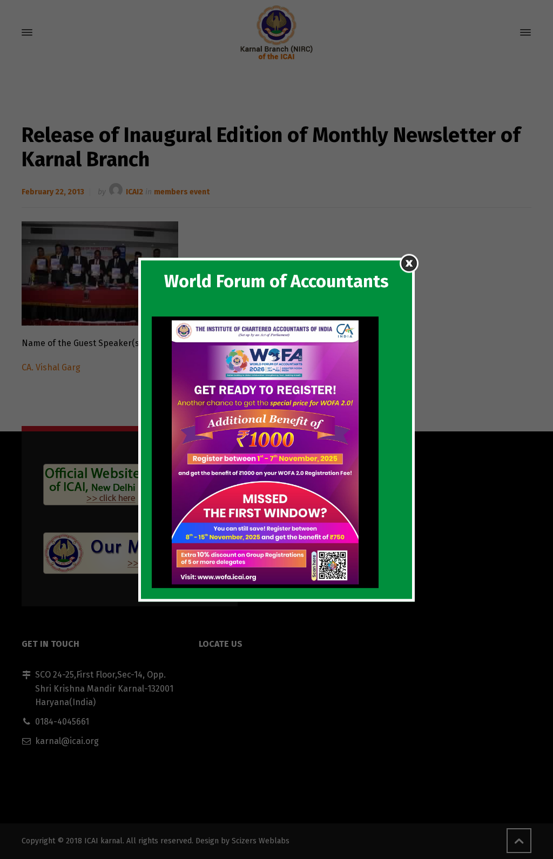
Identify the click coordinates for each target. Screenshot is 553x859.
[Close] (409, 263)
